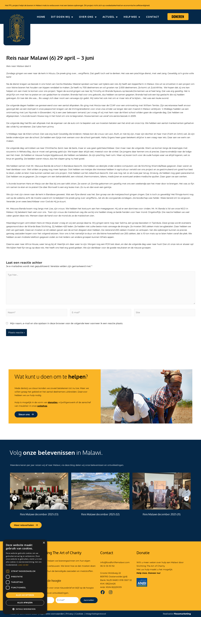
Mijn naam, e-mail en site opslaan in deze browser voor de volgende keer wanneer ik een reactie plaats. (66, 323)
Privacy (69, 613)
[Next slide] (186, 498)
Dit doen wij (60, 16)
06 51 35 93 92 (107, 566)
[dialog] (25, 577)
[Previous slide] (14, 498)
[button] (25, 609)
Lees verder (23, 565)
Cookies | (80, 613)
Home (41, 16)
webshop (42, 406)
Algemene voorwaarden (51, 613)
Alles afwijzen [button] (25, 602)
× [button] (44, 543)
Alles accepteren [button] (25, 595)
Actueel (108, 16)
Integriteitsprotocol (96, 613)
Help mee (130, 16)
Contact (152, 16)
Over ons (86, 16)
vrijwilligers (64, 402)
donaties (52, 402)
